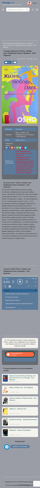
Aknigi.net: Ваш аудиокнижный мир (15, 43)
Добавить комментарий (20, 446)
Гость (34, 3)
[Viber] (14, 148)
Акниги (15, 482)
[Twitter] (25, 148)
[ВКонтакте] (6, 148)
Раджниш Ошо (20, 140)
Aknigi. (12, 3)
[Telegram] (20, 148)
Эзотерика (29, 43)
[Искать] (27, 10)
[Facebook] (9, 148)
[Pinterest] (23, 148)
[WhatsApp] (17, 148)
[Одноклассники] (12, 148)
